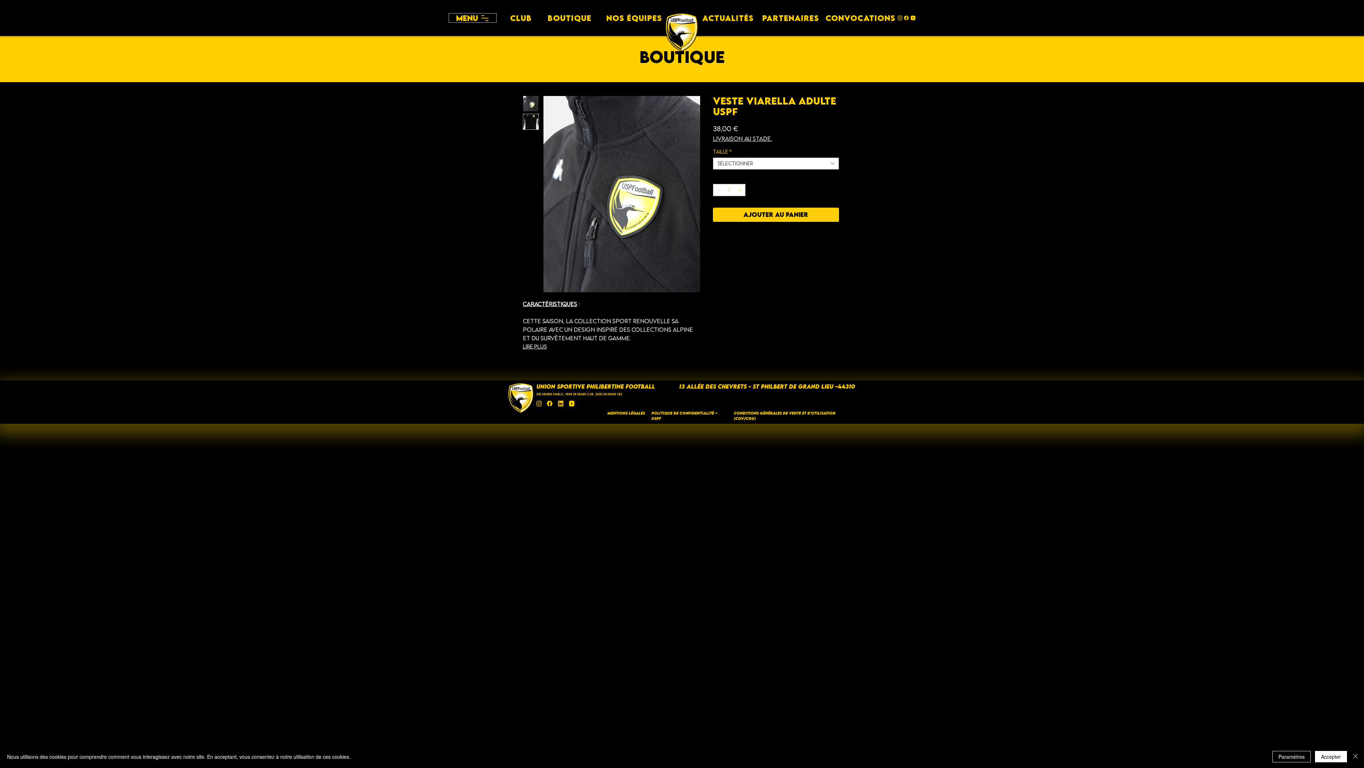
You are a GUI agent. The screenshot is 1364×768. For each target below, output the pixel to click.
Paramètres (1291, 756)
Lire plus (535, 346)
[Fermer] (1355, 756)
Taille (722, 152)
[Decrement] (718, 190)
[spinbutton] (729, 190)
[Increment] (740, 190)
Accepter (1331, 756)
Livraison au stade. (742, 138)
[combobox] (776, 164)
